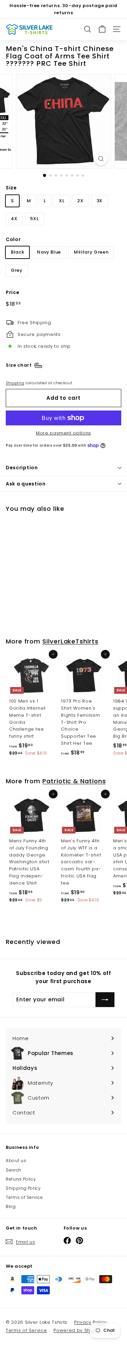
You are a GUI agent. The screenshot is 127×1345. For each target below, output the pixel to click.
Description (22, 467)
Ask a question (26, 483)
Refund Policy (21, 1179)
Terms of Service (24, 1197)
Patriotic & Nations (74, 781)
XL (61, 200)
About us (16, 1160)
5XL (34, 218)
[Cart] (102, 29)
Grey (17, 270)
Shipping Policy (23, 1188)
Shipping (15, 383)
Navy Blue (49, 252)
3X (100, 200)
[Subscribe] (105, 999)
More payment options (63, 433)
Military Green (91, 252)
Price (12, 292)
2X (80, 200)
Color (13, 239)
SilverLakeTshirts (70, 641)
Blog (11, 1206)
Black (17, 252)
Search (13, 1170)
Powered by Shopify (78, 1330)
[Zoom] (101, 159)
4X (14, 218)
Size (11, 187)
